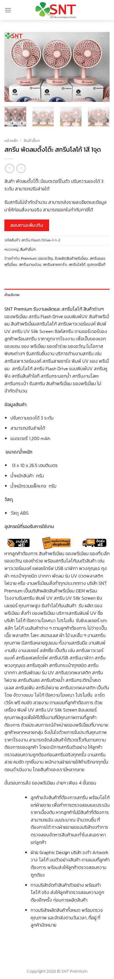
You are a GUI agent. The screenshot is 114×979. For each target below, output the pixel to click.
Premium (29, 258)
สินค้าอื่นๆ (32, 141)
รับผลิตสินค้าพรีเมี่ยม (71, 258)
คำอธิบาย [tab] (12, 295)
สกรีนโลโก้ (77, 264)
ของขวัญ (45, 258)
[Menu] (7, 10)
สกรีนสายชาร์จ (55, 264)
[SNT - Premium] (57, 10)
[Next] (100, 67)
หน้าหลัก (11, 141)
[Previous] (13, 67)
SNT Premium (18, 308)
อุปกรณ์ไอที (96, 264)
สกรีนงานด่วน (30, 264)
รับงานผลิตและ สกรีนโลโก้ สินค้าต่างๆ (69, 308)
